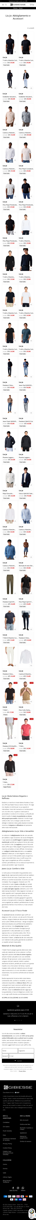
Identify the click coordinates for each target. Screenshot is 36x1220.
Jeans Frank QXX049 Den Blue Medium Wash (9, 421)
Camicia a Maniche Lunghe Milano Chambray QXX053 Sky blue (26, 530)
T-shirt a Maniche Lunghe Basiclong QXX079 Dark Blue (25, 277)
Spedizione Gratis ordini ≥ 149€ (18, 1)
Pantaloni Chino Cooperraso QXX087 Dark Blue (9, 385)
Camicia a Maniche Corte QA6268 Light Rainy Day (9, 133)
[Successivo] (35, 1)
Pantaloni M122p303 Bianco (9, 746)
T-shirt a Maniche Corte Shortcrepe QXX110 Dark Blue (10, 60)
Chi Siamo (6, 1126)
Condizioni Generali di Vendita (9, 1139)
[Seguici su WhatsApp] (23, 1188)
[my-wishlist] (31, 4)
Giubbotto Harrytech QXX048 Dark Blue (9, 97)
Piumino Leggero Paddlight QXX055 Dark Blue (10, 458)
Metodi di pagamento (24, 1137)
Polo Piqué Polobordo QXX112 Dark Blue (26, 205)
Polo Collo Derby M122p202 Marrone (25, 710)
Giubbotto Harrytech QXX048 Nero (25, 97)
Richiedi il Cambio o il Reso (26, 1128)
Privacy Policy (22, 1071)
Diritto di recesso (25, 1141)
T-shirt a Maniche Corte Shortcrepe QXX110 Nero (26, 60)
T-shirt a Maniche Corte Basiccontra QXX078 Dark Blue (10, 313)
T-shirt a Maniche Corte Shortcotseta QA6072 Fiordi (26, 349)
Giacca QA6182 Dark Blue (25, 494)
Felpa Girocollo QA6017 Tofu (7, 494)
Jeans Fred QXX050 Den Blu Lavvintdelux (25, 385)
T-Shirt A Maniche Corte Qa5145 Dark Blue (10, 638)
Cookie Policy (7, 1148)
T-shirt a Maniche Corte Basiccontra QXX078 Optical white (26, 313)
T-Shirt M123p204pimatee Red (26, 746)
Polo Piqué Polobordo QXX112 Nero (10, 241)
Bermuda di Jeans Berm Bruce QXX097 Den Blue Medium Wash (26, 566)
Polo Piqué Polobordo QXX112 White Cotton (10, 205)
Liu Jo (5, 57)
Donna (15, 8)
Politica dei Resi (25, 1124)
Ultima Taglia (7, 1177)
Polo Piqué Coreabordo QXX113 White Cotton (26, 169)
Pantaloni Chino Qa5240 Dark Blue (25, 638)
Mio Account (24, 1120)
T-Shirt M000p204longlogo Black (9, 782)
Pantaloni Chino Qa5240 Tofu (8, 674)
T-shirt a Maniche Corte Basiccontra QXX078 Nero (10, 349)
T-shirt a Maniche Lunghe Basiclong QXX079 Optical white (26, 241)
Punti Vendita (7, 1131)
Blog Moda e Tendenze (7, 1181)
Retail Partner (12, 1212)
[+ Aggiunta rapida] (15, 51)
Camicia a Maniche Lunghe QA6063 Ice (25, 133)
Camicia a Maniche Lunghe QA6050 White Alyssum (10, 169)
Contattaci (6, 1122)
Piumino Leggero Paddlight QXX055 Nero (25, 458)
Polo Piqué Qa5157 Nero (25, 602)
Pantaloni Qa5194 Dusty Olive (8, 602)
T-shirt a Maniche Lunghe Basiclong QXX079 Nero (8, 277)
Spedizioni (23, 1133)
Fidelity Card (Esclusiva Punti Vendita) (8, 1153)
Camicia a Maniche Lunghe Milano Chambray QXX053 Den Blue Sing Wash (10, 566)
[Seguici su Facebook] (13, 1188)
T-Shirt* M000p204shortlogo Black (9, 710)
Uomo (21, 8)
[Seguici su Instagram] (18, 1188)
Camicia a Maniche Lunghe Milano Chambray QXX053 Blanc (9, 530)
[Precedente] (0, 1)
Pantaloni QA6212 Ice (26, 421)
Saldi (4, 1173)
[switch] (32, 1217)
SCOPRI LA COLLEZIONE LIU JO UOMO (15, 997)
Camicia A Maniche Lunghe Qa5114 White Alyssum (26, 674)
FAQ (4, 1135)
